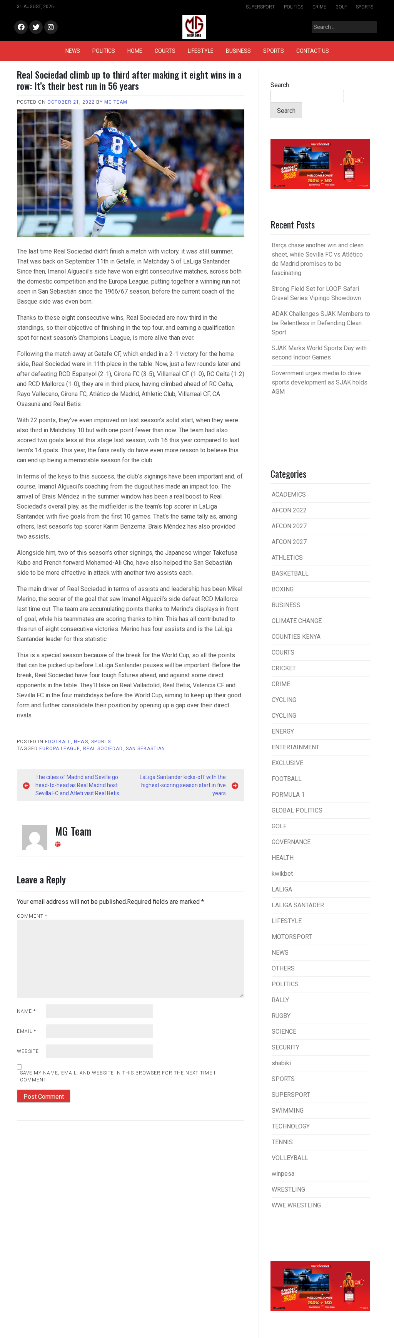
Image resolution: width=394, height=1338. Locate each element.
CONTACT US (312, 51)
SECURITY (285, 1047)
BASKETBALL (290, 573)
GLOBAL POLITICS (297, 810)
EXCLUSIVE (287, 763)
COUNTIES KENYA (296, 636)
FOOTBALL (58, 741)
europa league (59, 748)
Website (28, 1051)
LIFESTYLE (201, 51)
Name (26, 1011)
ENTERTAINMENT (295, 747)
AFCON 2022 (289, 510)
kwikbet (282, 873)
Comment (32, 916)
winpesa (283, 1173)
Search (279, 85)
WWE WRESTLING (296, 1205)
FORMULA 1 (288, 794)
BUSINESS (238, 51)
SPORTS (364, 7)
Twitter (36, 27)
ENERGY (283, 731)
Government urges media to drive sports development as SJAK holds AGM (319, 382)
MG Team (115, 102)
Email (26, 1031)
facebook (21, 27)
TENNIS (282, 1142)
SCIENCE (284, 1031)
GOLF (341, 7)
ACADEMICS (289, 494)
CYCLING (284, 699)
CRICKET (284, 668)
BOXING (283, 589)
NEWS (72, 51)
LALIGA (282, 889)
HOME (134, 51)
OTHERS (283, 968)
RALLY (280, 1000)
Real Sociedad (103, 748)
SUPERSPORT (260, 7)
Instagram (51, 27)
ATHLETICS (287, 557)
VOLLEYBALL (290, 1158)
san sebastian (145, 748)
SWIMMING (288, 1110)
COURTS (165, 51)
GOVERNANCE (291, 842)
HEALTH (283, 857)
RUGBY (281, 1015)
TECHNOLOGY (291, 1126)
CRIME (319, 7)
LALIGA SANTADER (298, 905)
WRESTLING (288, 1189)
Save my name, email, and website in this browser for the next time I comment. (117, 1076)
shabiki (281, 1063)
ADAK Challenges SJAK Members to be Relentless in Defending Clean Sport (321, 323)
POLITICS (293, 7)
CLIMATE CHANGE (297, 621)
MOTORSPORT (292, 936)
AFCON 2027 (289, 526)
